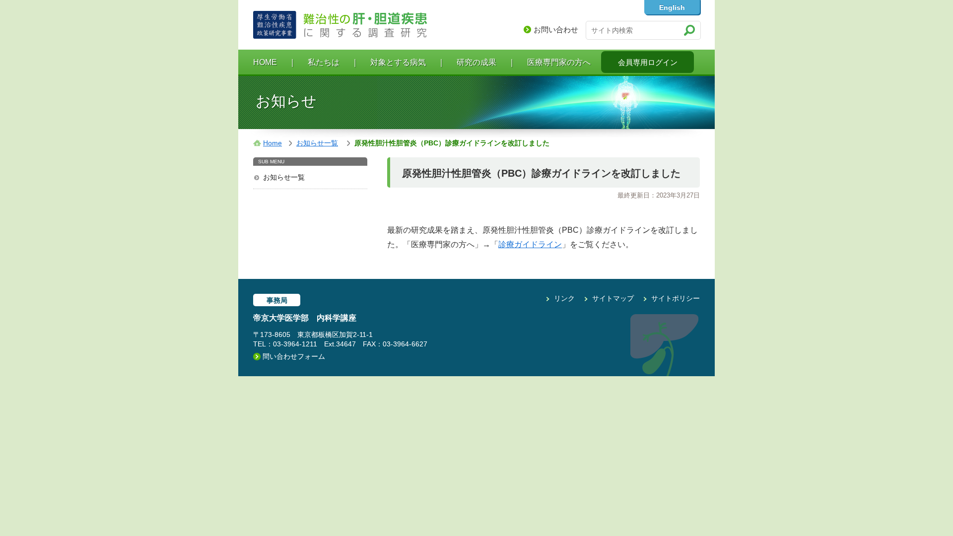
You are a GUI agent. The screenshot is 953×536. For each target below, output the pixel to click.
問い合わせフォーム (294, 356)
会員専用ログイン (648, 62)
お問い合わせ (556, 29)
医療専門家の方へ (559, 62)
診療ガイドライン (530, 244)
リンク (564, 298)
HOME (265, 62)
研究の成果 (476, 62)
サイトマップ (613, 298)
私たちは (324, 62)
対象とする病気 (398, 62)
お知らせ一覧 (284, 177)
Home (272, 143)
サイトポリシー (675, 298)
